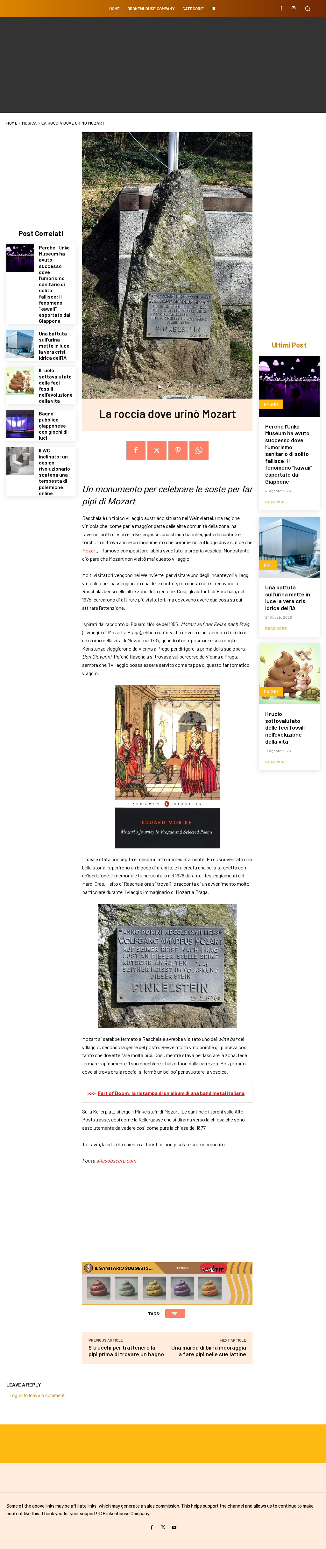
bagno (271, 404)
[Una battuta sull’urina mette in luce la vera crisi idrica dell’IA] (20, 344)
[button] (307, 8)
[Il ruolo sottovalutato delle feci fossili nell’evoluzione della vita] (20, 381)
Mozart (89, 550)
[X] (157, 450)
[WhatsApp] (199, 450)
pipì (175, 1313)
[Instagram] (293, 8)
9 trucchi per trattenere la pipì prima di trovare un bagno (126, 1351)
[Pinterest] (178, 450)
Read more (276, 502)
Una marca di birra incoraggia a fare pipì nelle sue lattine (208, 1351)
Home (11, 123)
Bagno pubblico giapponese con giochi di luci (53, 425)
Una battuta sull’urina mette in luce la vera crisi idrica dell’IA (54, 345)
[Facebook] (281, 8)
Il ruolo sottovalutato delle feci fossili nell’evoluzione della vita (56, 385)
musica (29, 123)
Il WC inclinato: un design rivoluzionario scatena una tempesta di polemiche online (54, 471)
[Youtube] (174, 1527)
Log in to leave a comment (37, 1395)
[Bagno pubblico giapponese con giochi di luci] (20, 424)
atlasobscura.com (116, 1160)
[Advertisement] (163, 65)
